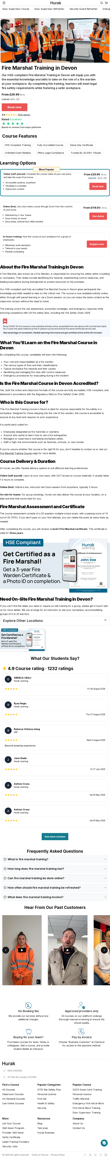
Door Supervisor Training (86, 1112)
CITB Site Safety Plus (49, 1089)
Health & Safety (45, 1103)
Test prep (42, 1128)
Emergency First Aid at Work (88, 1103)
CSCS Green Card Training (87, 1089)
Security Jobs (9, 1146)
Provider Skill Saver (13, 1132)
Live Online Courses (13, 1103)
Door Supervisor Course (15, 8)
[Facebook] (85, 1155)
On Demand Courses (13, 1098)
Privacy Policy (58, 1155)
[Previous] (5, 950)
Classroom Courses (13, 1094)
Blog (39, 1123)
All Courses (8, 1089)
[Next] (104, 950)
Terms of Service (40, 1155)
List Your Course (11, 1123)
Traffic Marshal (81, 1098)
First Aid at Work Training (86, 1108)
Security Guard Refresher (83, 8)
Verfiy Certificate (11, 1137)
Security (41, 1108)
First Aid (41, 1098)
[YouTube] (101, 1155)
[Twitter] (90, 1155)
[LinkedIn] (95, 1155)
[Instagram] (106, 1155)
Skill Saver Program (13, 1128)
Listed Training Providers (15, 1141)
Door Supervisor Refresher (49, 8)
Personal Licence (46, 1094)
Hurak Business (46, 1132)
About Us (78, 1123)
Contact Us (79, 1128)
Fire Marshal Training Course (16, 453)
